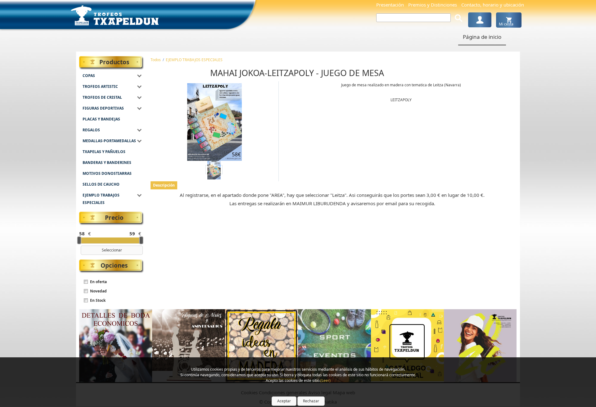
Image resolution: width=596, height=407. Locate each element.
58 (82, 233)
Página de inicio (482, 36)
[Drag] (79, 240)
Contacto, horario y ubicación (492, 5)
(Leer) (325, 380)
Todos (156, 59)
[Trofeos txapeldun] (115, 14)
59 (132, 233)
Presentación (390, 5)
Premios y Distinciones (432, 5)
